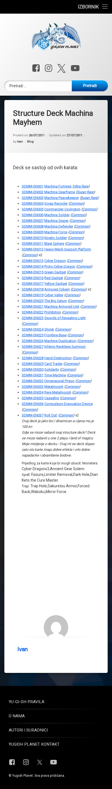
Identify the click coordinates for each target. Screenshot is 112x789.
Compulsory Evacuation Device (68, 404)
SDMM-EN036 (32, 404)
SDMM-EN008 (32, 226)
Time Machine (55, 375)
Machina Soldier (57, 215)
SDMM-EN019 (32, 295)
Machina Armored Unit (61, 306)
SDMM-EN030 (32, 369)
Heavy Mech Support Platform (67, 249)
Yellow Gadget (55, 284)
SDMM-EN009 (32, 232)
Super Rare (85, 192)
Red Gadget (53, 278)
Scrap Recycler (56, 203)
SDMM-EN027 (32, 346)
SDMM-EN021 (32, 306)
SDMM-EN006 (32, 215)
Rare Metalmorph (57, 392)
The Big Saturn (55, 301)
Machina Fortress (57, 186)
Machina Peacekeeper (61, 198)
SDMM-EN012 (32, 249)
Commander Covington (62, 209)
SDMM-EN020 (32, 301)
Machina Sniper (56, 221)
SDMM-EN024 (32, 329)
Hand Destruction (58, 358)
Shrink (49, 329)
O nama (17, 716)
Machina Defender (58, 226)
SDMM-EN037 (32, 415)
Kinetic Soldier (55, 238)
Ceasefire (51, 398)
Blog (30, 141)
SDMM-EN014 (32, 266)
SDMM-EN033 (32, 387)
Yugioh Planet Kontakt (34, 744)
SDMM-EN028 (32, 358)
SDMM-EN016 (32, 278)
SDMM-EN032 (32, 381)
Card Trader (53, 364)
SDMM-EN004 (32, 203)
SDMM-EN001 (32, 186)
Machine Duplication (60, 341)
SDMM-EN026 (32, 341)
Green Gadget (55, 272)
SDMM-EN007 (32, 221)
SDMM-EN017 (32, 284)
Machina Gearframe (59, 192)
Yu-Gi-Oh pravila (26, 701)
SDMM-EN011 (32, 243)
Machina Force (55, 232)
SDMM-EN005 (32, 209)
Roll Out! (50, 415)
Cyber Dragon (55, 261)
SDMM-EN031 (32, 375)
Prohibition (52, 312)
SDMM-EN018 (32, 289)
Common (76, 203)
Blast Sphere (54, 243)
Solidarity (51, 369)
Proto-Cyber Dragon (59, 266)
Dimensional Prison (59, 381)
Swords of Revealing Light (65, 318)
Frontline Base (55, 335)
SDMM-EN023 (32, 318)
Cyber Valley (53, 295)
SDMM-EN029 (32, 364)
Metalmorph (53, 387)
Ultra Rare (80, 186)
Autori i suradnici (28, 730)
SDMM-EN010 (32, 238)
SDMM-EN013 (32, 261)
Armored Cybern (57, 289)
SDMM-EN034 (32, 392)
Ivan (20, 141)
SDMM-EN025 (32, 335)
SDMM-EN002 (32, 192)
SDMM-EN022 (32, 312)
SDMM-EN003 (32, 198)
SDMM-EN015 (32, 272)
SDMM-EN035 (32, 398)
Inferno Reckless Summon (65, 346)
